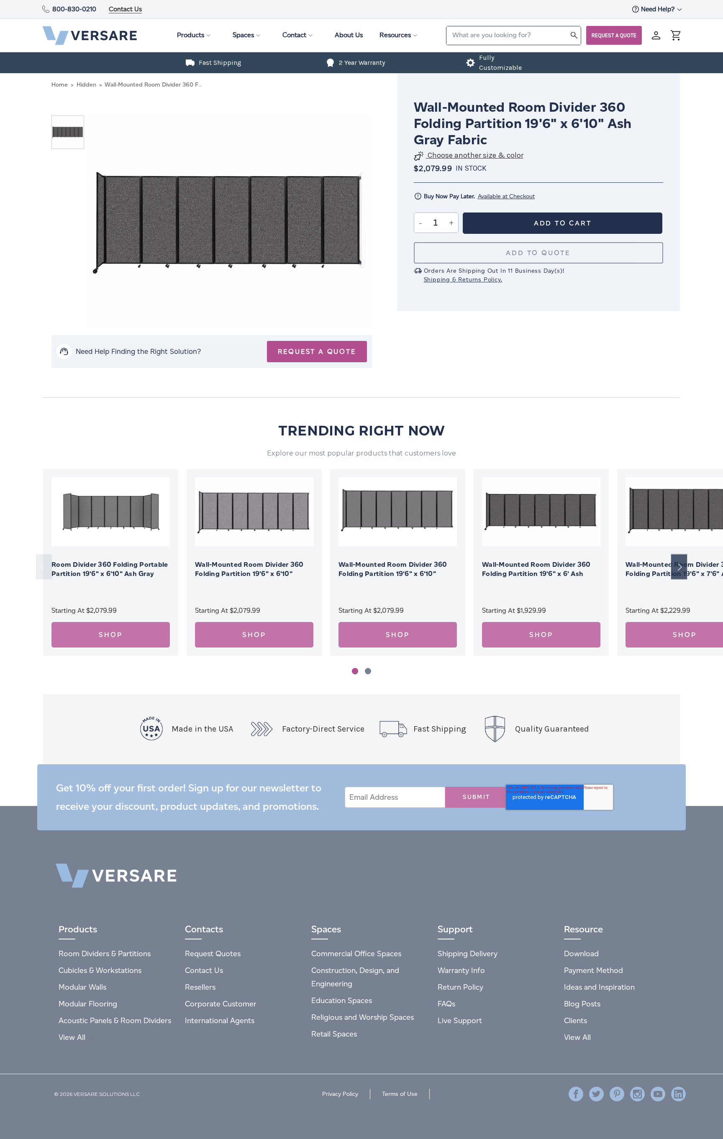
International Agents (219, 1020)
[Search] (574, 35)
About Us (349, 35)
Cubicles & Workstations (100, 970)
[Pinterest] (617, 1094)
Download (581, 953)
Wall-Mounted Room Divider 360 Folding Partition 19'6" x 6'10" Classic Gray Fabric (249, 574)
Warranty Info (461, 970)
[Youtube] (658, 1094)
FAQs (446, 1003)
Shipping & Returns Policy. (463, 279)
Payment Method (593, 970)
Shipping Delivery (467, 953)
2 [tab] (368, 671)
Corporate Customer (220, 1003)
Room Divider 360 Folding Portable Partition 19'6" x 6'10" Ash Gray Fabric (109, 574)
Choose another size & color (474, 155)
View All (73, 1037)
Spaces (243, 35)
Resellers (200, 987)
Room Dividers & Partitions (105, 953)
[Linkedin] (678, 1094)
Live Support (460, 1020)
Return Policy (460, 987)
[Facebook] (576, 1094)
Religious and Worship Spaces (362, 1017)
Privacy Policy (340, 1094)
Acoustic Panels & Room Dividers (115, 1020)
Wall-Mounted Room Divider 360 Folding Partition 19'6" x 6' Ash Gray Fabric (536, 574)
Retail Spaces (334, 1033)
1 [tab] (355, 671)
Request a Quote (614, 35)
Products (190, 35)
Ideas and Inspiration (599, 987)
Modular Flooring (88, 1003)
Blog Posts (582, 1003)
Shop (110, 635)
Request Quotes (213, 953)
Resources (395, 35)
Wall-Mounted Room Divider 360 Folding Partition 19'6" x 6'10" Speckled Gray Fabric (392, 574)
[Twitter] (596, 1094)
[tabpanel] (110, 562)
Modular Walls (82, 987)
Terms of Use (400, 1094)
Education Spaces (341, 1000)
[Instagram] (637, 1094)
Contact (294, 35)
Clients (575, 1020)
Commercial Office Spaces (356, 953)
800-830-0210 (74, 9)
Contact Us (125, 9)
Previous (44, 567)
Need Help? (658, 9)
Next (679, 567)
